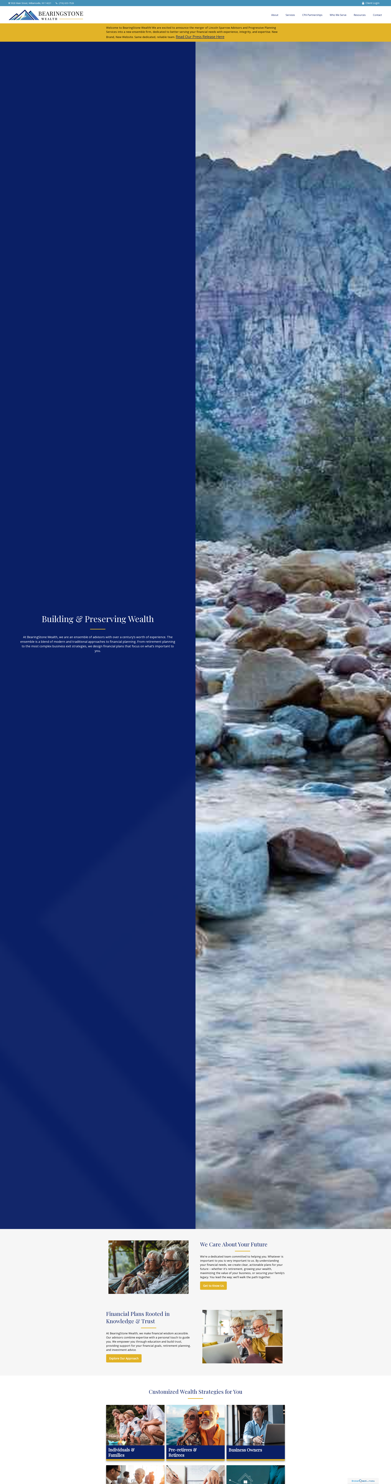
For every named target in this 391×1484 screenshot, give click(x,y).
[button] (275, 15)
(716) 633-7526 (66, 3)
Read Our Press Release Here (200, 36)
